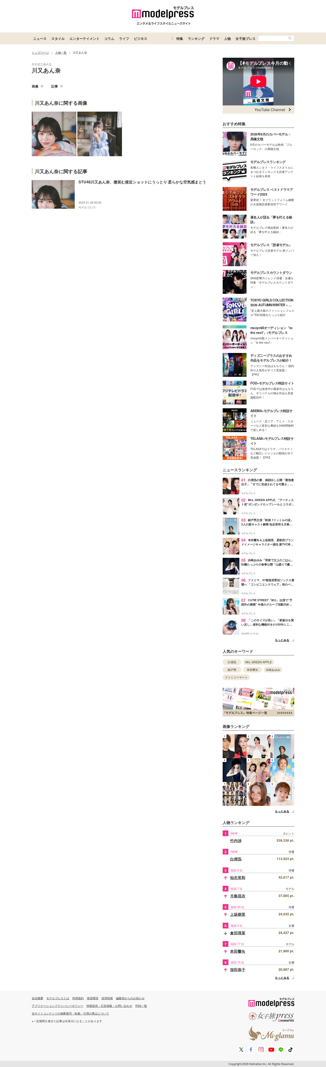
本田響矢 (252, 670)
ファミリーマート (236, 677)
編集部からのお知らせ (130, 998)
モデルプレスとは (57, 998)
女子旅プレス (246, 38)
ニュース (40, 38)
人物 (227, 38)
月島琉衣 (237, 895)
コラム (109, 38)
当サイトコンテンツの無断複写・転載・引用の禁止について (70, 1013)
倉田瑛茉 (237, 932)
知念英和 (237, 877)
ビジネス (140, 38)
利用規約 (78, 998)
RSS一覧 (141, 1006)
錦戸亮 (232, 670)
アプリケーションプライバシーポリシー (57, 1006)
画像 (35, 86)
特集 (179, 38)
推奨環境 (92, 998)
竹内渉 (236, 840)
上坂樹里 (237, 914)
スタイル (58, 38)
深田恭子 (237, 969)
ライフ (124, 38)
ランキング (196, 38)
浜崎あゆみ (273, 670)
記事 (54, 86)
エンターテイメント (84, 38)
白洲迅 (232, 662)
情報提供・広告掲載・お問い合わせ (109, 1006)
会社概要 (37, 998)
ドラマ (214, 38)
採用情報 (107, 998)
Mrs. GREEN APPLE (258, 662)
